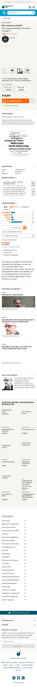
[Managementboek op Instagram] (23, 677)
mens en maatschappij (10, 560)
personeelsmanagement (10, 577)
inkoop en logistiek (8, 540)
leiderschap (6, 554)
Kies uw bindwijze (7, 84)
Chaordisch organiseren (26, 462)
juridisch (5, 550)
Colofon (5, 665)
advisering (5, 521)
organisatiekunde (8, 570)
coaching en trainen (9, 527)
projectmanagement (9, 583)
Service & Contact (27, 668)
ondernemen (6, 567)
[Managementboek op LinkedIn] (13, 677)
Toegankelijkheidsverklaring (11, 668)
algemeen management (10, 524)
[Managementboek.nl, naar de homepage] (7, 8)
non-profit (5, 563)
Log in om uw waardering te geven (12, 231)
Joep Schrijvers (6, 22)
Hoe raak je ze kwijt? (7, 495)
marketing (5, 557)
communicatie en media (10, 530)
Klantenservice (8, 620)
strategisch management (11, 593)
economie (5, 534)
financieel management (10, 537)
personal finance (8, 573)
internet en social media (10, 544)
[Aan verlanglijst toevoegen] (32, 100)
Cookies (17, 665)
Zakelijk (5, 625)
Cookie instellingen (27, 665)
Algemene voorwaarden (26, 662)
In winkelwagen (14, 101)
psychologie (6, 587)
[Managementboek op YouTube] (18, 677)
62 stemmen (14, 33)
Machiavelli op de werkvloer (8, 430)
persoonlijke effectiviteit (10, 580)
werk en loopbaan (8, 600)
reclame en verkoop (9, 590)
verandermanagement (10, 596)
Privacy (11, 665)
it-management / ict (9, 547)
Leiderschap (7, 18)
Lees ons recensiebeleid (9, 240)
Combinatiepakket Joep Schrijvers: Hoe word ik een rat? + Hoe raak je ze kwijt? (28, 495)
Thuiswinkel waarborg (11, 662)
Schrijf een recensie (11, 236)
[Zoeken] (33, 13)
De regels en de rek (28, 429)
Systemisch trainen (8, 462)
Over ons (18, 670)
